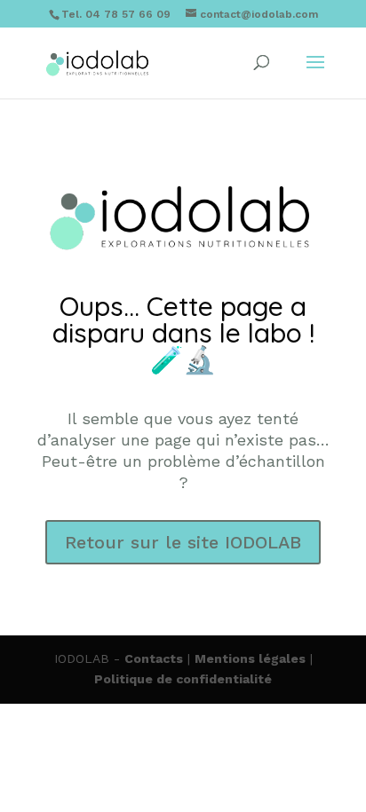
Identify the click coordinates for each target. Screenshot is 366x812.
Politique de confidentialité (183, 679)
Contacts (153, 658)
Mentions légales (250, 658)
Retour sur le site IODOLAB (183, 542)
